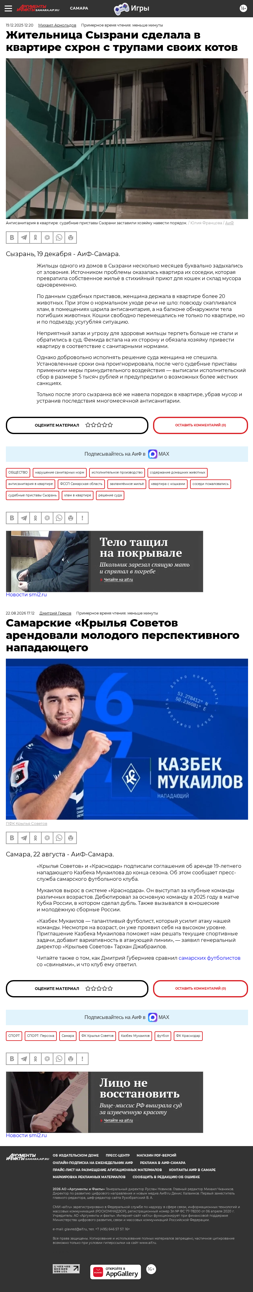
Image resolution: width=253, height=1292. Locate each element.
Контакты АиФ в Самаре (192, 1170)
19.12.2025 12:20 (19, 25)
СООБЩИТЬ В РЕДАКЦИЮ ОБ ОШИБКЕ (166, 1177)
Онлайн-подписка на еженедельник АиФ (93, 1163)
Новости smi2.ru (26, 595)
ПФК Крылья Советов (26, 823)
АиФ (229, 223)
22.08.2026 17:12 (20, 613)
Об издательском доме (76, 1155)
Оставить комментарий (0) (200, 425)
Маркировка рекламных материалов (89, 1177)
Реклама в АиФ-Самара (162, 1163)
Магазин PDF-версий (156, 1155)
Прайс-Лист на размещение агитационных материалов (107, 1170)
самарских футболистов (210, 958)
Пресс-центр (118, 1155)
